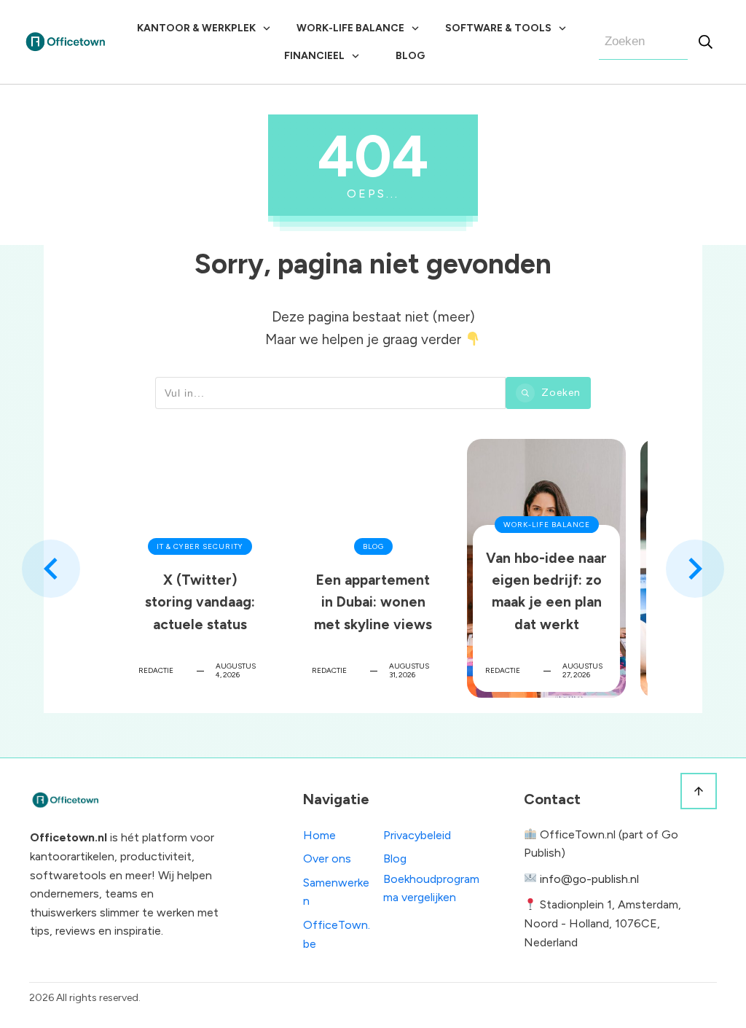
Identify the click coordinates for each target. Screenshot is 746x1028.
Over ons (327, 858)
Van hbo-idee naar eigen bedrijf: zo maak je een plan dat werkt (546, 568)
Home (319, 835)
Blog (395, 858)
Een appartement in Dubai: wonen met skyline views (373, 568)
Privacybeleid (417, 835)
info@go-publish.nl (589, 879)
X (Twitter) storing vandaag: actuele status (199, 568)
